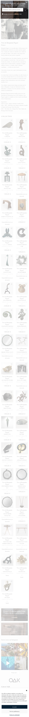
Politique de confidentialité (15, 715)
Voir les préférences (14, 711)
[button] (26, 690)
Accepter (14, 707)
